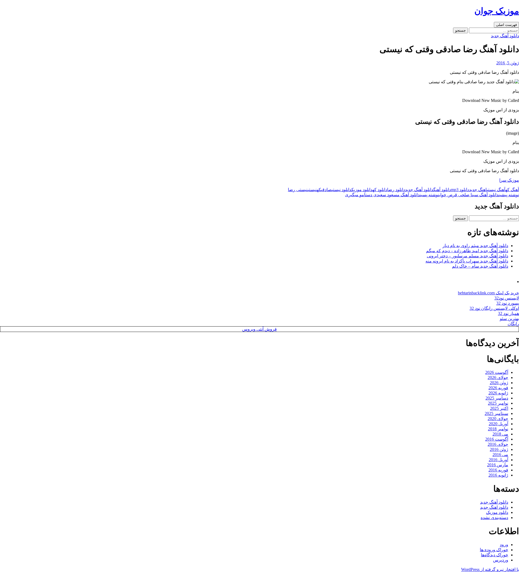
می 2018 (500, 434)
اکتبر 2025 (499, 408)
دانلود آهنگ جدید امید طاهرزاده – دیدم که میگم (467, 250)
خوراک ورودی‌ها (494, 549)
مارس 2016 (497, 465)
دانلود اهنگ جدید (494, 507)
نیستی (312, 189)
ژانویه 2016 (498, 475)
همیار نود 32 (508, 313)
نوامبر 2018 (498, 429)
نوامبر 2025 (498, 403)
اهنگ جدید (478, 189)
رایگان (513, 323)
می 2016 (500, 454)
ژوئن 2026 (499, 382)
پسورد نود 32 (507, 303)
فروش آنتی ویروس (259, 329)
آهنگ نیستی (496, 189)
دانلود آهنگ (442, 189)
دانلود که (379, 189)
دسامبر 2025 (496, 398)
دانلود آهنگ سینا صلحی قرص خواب (479, 194)
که (319, 189)
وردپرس (500, 560)
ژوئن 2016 (499, 449)
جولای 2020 (498, 418)
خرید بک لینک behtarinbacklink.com (488, 293)
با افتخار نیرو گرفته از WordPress (490, 569)
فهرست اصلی (506, 25)
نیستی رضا (298, 189)
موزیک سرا (509, 180)
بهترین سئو (509, 318)
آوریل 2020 (498, 423)
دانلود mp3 (460, 189)
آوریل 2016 (498, 459)
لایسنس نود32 (506, 298)
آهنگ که (512, 189)
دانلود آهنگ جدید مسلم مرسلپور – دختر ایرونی (467, 256)
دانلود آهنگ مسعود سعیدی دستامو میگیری (392, 194)
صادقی (326, 189)
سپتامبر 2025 (496, 413)
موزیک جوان (496, 11)
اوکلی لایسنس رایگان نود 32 (494, 308)
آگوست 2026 (496, 372)
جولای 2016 (498, 444)
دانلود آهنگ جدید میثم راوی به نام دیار (475, 245)
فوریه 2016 (498, 470)
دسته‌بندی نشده (494, 517)
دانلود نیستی (341, 189)
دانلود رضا (396, 189)
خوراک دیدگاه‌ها (494, 555)
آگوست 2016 (496, 439)
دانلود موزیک (361, 189)
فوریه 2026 (498, 387)
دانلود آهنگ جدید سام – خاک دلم (480, 266)
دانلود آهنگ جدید (505, 36)
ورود (504, 544)
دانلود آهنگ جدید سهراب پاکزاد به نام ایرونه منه (466, 261)
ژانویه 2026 (498, 393)
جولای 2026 (498, 377)
